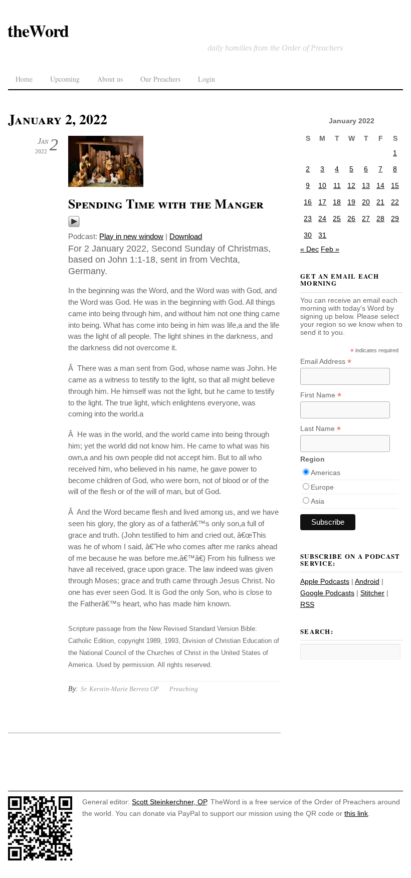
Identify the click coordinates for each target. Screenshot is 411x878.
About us (110, 79)
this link (356, 813)
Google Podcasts (327, 593)
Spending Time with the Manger (166, 203)
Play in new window (131, 236)
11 (337, 185)
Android (367, 581)
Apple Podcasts (324, 581)
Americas (325, 473)
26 (351, 218)
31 (322, 235)
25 (337, 218)
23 (308, 218)
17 (322, 202)
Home (24, 79)
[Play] (74, 225)
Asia (317, 501)
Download (185, 236)
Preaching (183, 689)
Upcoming (65, 79)
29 (395, 218)
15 (395, 185)
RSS (307, 604)
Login (206, 79)
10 (322, 185)
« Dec (309, 249)
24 (322, 218)
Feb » (330, 249)
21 (380, 202)
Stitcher (372, 593)
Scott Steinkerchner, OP (169, 802)
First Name (320, 395)
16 (308, 202)
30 (308, 235)
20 (366, 202)
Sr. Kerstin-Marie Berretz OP (120, 689)
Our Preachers (160, 79)
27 (366, 218)
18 (337, 202)
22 (395, 202)
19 (351, 202)
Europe (322, 487)
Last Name (320, 428)
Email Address (325, 361)
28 (380, 218)
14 (380, 185)
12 (351, 185)
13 (366, 185)
